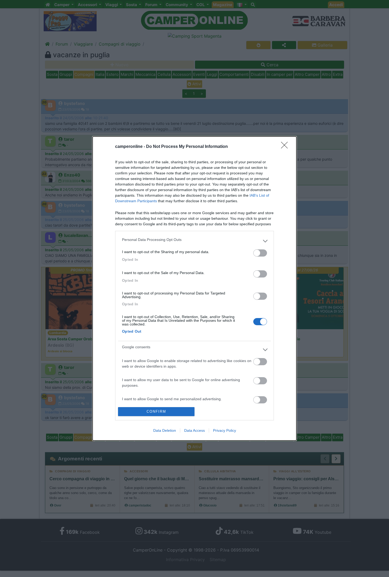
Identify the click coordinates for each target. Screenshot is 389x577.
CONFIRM (156, 411)
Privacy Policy (224, 430)
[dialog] (194, 288)
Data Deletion (164, 430)
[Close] (286, 147)
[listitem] (194, 241)
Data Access (194, 430)
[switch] (260, 253)
